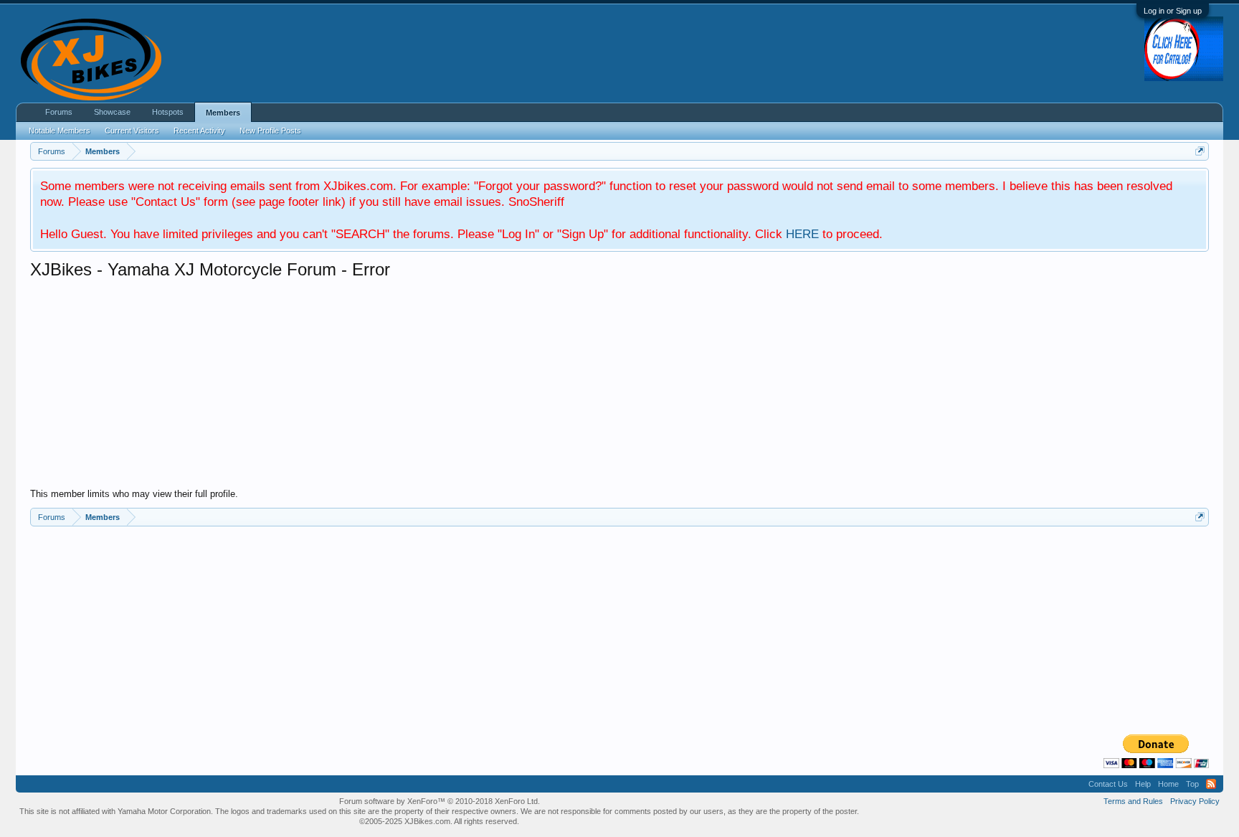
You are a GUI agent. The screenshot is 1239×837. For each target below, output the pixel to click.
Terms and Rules (1133, 801)
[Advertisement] (460, 388)
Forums (58, 112)
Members (223, 112)
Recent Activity (199, 130)
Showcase (112, 112)
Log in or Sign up (1173, 10)
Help (1143, 784)
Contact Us (1108, 784)
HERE (802, 234)
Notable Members (59, 130)
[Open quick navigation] (1200, 151)
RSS (1211, 784)
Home (1168, 784)
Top (1192, 784)
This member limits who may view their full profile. (134, 493)
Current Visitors (132, 130)
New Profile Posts (270, 130)
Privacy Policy (1195, 801)
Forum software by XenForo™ (439, 801)
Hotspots (168, 112)
